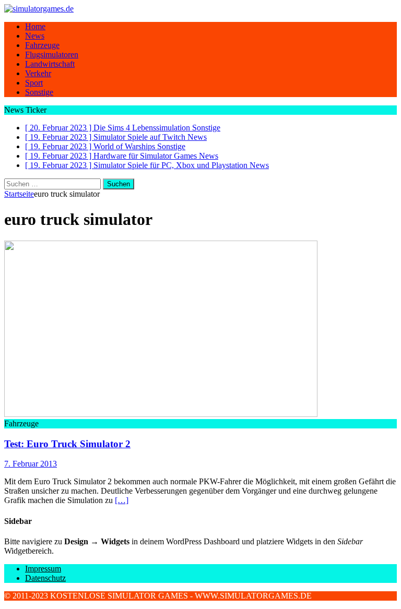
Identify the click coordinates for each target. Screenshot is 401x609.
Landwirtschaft (50, 63)
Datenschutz (45, 578)
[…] (121, 500)
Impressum (43, 568)
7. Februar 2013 (30, 463)
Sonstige (39, 92)
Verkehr (38, 73)
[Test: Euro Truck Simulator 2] (160, 414)
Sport (34, 82)
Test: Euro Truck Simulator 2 (67, 443)
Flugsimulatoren (51, 54)
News (34, 35)
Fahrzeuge (42, 45)
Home (35, 26)
